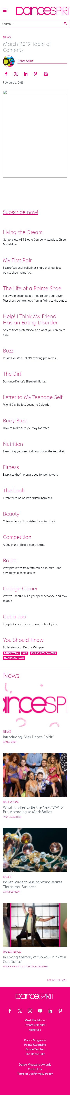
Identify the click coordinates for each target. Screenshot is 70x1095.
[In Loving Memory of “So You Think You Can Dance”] (35, 946)
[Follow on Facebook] (9, 1011)
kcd (25, 653)
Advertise (35, 1030)
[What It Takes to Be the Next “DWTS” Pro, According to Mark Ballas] (35, 796)
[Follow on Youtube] (40, 1011)
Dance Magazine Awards (35, 1065)
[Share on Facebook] (6, 73)
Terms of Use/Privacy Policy (35, 1074)
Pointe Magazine (35, 1045)
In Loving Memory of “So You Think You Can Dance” (34, 959)
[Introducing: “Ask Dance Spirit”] (35, 726)
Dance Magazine (35, 1040)
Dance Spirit (25, 61)
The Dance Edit (34, 1054)
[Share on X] (16, 73)
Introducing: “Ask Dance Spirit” (28, 737)
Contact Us (35, 1069)
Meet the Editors (35, 1020)
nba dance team (14, 658)
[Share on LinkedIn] (26, 73)
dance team (11, 653)
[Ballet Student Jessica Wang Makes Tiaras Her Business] (35, 871)
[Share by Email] (45, 73)
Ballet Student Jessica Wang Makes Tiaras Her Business (32, 884)
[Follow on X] (20, 1011)
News (7, 37)
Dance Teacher (35, 1049)
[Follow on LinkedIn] (50, 1011)
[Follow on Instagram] (30, 1011)
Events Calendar (35, 1025)
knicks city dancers (43, 653)
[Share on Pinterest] (35, 73)
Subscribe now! (20, 212)
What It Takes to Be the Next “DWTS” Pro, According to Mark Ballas (33, 809)
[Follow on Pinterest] (60, 1011)
